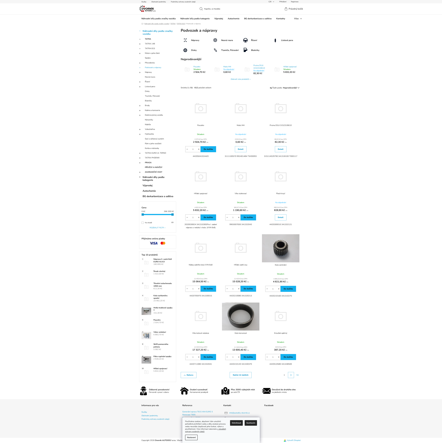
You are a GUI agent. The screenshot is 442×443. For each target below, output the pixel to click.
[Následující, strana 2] (291, 375)
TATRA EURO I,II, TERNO (155, 153)
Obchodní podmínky (158, 2)
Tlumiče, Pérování (152, 96)
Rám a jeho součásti (153, 143)
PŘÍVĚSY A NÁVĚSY (153, 167)
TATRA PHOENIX (152, 157)
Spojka (147, 58)
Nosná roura (150, 77)
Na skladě (159, 223)
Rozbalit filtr (157, 227)
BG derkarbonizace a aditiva (158, 196)
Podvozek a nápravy (153, 67)
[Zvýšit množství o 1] (198, 149)
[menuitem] (158, 19)
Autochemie (149, 190)
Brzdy (147, 105)
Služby (143, 2)
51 (298, 375)
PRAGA (148, 162)
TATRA (148, 39)
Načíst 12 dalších (240, 375)
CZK (270, 2)
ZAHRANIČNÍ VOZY (153, 172)
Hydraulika (149, 134)
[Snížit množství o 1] (187, 149)
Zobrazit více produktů (240, 79)
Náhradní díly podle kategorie (153, 179)
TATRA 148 (150, 43)
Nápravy (148, 72)
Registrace (294, 2)
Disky (147, 91)
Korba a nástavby (152, 148)
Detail (240, 149)
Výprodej (147, 185)
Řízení (147, 81)
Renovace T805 (189, 415)
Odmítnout (236, 423)
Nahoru (190, 375)
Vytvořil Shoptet (294, 440)
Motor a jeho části (152, 53)
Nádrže (148, 124)
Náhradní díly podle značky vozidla (158, 32)
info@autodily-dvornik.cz (239, 413)
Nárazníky (149, 120)
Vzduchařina (150, 129)
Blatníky (148, 100)
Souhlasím (250, 423)
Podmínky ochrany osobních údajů (183, 2)
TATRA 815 (150, 48)
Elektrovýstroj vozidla (154, 115)
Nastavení (191, 437)
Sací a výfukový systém (154, 139)
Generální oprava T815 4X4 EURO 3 (197, 412)
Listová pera (150, 86)
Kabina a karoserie (152, 110)
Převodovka (150, 63)
